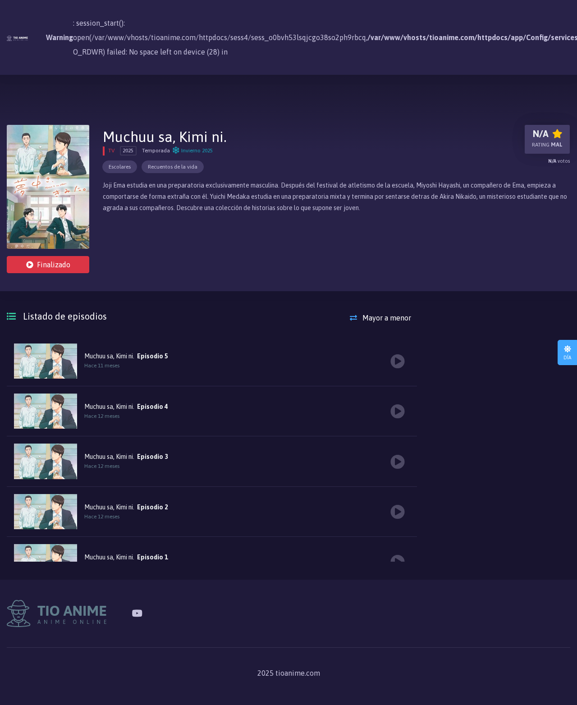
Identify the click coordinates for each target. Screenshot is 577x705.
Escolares (120, 167)
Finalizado (53, 265)
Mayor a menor (386, 318)
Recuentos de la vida (172, 167)
